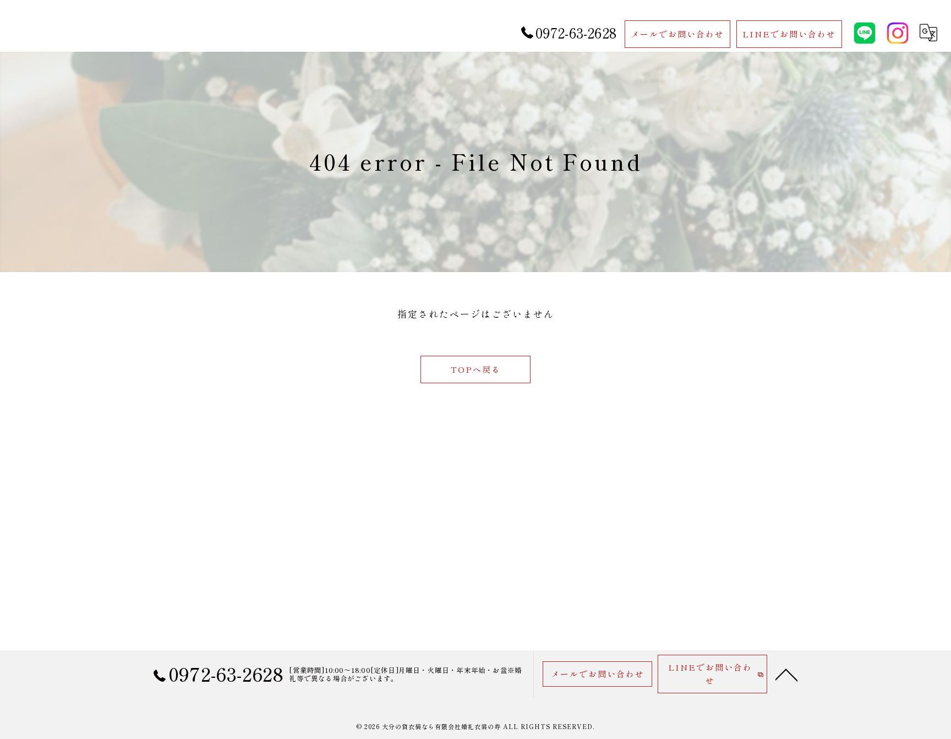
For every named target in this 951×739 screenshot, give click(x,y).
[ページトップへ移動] (786, 674)
